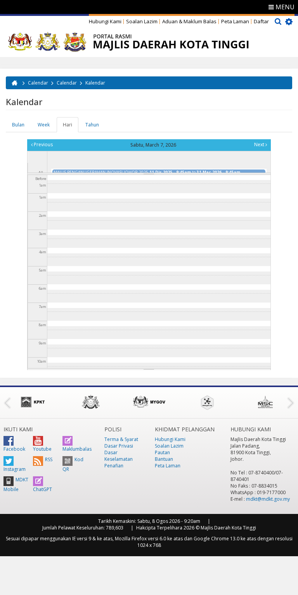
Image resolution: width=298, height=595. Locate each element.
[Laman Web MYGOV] (149, 402)
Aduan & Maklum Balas (189, 21)
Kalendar (95, 83)
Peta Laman (235, 21)
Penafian (113, 465)
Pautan (162, 452)
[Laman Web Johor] (91, 402)
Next (259, 144)
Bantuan (164, 459)
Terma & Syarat (121, 439)
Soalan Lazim (142, 21)
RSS (48, 459)
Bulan (18, 124)
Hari (70, 126)
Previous (43, 144)
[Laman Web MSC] (265, 402)
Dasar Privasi (118, 446)
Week (44, 124)
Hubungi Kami (105, 21)
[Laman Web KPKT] (32, 402)
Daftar (261, 21)
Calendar (38, 83)
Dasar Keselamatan (118, 455)
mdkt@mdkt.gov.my (268, 499)
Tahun (92, 124)
